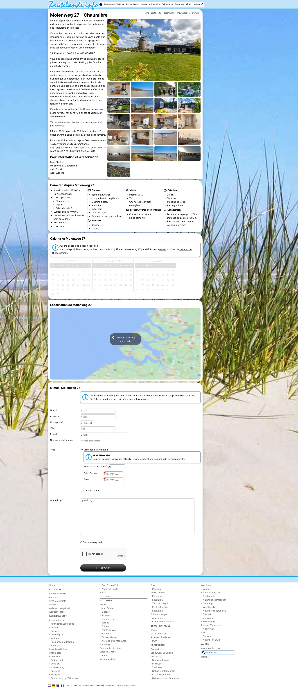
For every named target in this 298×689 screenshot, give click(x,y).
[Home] (101, 4)
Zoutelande (109, 4)
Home (52, 585)
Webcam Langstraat (59, 608)
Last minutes (106, 596)
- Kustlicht (54, 671)
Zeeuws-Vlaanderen (211, 625)
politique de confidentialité (93, 685)
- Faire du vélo (158, 592)
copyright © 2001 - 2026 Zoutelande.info (120, 685)
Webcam (120, 4)
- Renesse (156, 656)
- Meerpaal (54, 674)
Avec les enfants (57, 601)
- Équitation (157, 599)
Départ (88, 479)
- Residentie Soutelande (61, 642)
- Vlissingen (207, 618)
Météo (197, 4)
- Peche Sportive (159, 607)
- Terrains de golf (159, 603)
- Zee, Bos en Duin (109, 585)
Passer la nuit (132, 4)
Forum (154, 640)
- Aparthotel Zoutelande (61, 623)
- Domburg (207, 603)
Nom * (53, 410)
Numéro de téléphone (61, 440)
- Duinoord (54, 631)
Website (60, 172)
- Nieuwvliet (207, 629)
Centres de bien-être (110, 648)
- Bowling (105, 644)
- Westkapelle (208, 607)
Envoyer (105, 567)
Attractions (105, 633)
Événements (167, 4)
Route (154, 630)
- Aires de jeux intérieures (113, 640)
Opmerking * (56, 500)
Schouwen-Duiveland (162, 652)
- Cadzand (206, 636)
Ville (52, 428)
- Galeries (105, 615)
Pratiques (179, 4)
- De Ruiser (55, 656)
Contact (205, 656)
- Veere (205, 589)
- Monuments (107, 619)
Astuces (53, 597)
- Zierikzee (156, 667)
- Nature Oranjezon (211, 592)
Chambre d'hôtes (58, 649)
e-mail (162, 249)
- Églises (104, 622)
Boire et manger (159, 614)
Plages (144, 4)
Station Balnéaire (57, 593)
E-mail (59, 169)
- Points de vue (108, 630)
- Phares (104, 626)
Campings (54, 645)
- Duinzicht (54, 663)
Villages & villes (108, 651)
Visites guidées (108, 659)
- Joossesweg (56, 667)
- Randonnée (157, 596)
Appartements (56, 620)
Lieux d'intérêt (107, 608)
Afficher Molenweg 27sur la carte (127, 339)
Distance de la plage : (178, 214)
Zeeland (155, 649)
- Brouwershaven (160, 660)
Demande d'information (96, 449)
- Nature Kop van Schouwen (165, 678)
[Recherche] (202, 4)
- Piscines (156, 589)
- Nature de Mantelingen (213, 599)
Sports (154, 585)
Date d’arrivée (91, 473)
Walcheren (206, 585)
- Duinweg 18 (56, 634)
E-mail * (54, 434)
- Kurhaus (54, 638)
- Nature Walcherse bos (213, 610)
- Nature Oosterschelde (163, 671)
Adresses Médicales (161, 637)
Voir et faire (154, 4)
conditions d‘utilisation (73, 685)
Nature (103, 655)
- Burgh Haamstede (161, 674)
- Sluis (204, 632)
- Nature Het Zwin (210, 639)
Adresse (54, 416)
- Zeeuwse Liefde (109, 589)
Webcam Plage (57, 611)
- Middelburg (208, 621)
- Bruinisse (156, 663)
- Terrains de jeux (109, 637)
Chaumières (55, 652)
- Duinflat (54, 627)
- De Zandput (56, 660)
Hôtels (103, 592)
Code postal (56, 422)
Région (189, 4)
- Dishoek (206, 614)
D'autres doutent (92, 490)
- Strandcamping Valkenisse (63, 678)
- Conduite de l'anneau (162, 621)
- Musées (105, 611)
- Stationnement (159, 633)
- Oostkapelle (208, 596)
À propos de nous (210, 648)
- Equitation (157, 610)
